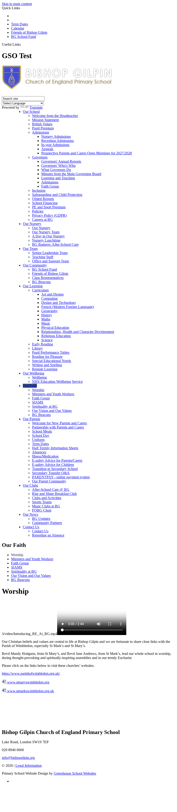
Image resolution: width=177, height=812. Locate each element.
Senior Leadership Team (50, 253)
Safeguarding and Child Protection (57, 195)
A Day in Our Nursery (48, 236)
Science (47, 340)
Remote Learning (44, 369)
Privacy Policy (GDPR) (49, 215)
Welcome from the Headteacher (55, 116)
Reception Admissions (57, 141)
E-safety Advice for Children (53, 465)
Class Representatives (48, 278)
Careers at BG (42, 220)
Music (45, 323)
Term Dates (19, 24)
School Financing (45, 203)
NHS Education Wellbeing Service (57, 382)
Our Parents (31, 419)
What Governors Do (56, 170)
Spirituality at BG (45, 406)
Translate (36, 107)
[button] (22, 44)
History (46, 315)
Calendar (17, 28)
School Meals (42, 431)
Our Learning (33, 286)
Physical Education (55, 328)
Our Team (30, 249)
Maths (45, 319)
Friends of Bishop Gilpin (29, 32)
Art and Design (52, 294)
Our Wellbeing (33, 373)
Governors (39, 157)
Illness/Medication (45, 456)
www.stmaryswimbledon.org (27, 682)
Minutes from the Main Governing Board (71, 174)
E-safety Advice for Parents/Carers (57, 460)
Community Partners (47, 523)
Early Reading (42, 344)
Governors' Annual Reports (61, 161)
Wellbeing (39, 377)
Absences (39, 452)
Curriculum (40, 290)
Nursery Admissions (56, 136)
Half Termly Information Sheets (55, 448)
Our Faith (30, 386)
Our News (30, 514)
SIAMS (37, 402)
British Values (42, 124)
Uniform (38, 440)
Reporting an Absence (48, 535)
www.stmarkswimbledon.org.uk (30, 691)
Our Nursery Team (45, 232)
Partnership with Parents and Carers (58, 427)
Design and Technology (58, 303)
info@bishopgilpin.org (18, 758)
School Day (40, 435)
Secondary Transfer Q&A (51, 473)
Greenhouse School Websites (75, 773)
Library (37, 348)
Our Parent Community (49, 481)
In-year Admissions (55, 145)
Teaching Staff (42, 257)
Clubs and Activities (46, 498)
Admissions (40, 132)
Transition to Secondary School (55, 469)
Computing (49, 298)
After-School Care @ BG (50, 489)
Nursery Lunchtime (46, 240)
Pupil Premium (43, 128)
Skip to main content (17, 4)
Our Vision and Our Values (52, 411)
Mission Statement (45, 120)
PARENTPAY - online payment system (61, 477)
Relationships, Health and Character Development (77, 332)
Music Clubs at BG (46, 506)
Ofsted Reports (43, 199)
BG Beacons (41, 282)
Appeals (47, 149)
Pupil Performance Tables (50, 352)
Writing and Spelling (47, 365)
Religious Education (56, 336)
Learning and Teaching (58, 178)
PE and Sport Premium (48, 207)
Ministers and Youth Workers (53, 394)
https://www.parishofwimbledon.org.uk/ (31, 673)
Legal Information (28, 765)
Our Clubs (30, 485)
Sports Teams (42, 502)
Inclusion (38, 190)
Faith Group (50, 186)
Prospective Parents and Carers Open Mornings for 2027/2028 (86, 153)
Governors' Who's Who (58, 166)
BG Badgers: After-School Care (55, 244)
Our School (31, 112)
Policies (37, 211)
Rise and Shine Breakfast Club (54, 494)
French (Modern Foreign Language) (67, 307)
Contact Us (31, 527)
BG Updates (41, 519)
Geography (49, 311)
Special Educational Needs (51, 361)
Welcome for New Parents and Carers (59, 423)
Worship (38, 390)
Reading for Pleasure (47, 357)
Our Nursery (32, 224)
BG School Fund (23, 37)
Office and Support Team (50, 261)
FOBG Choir (41, 510)
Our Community (35, 265)
